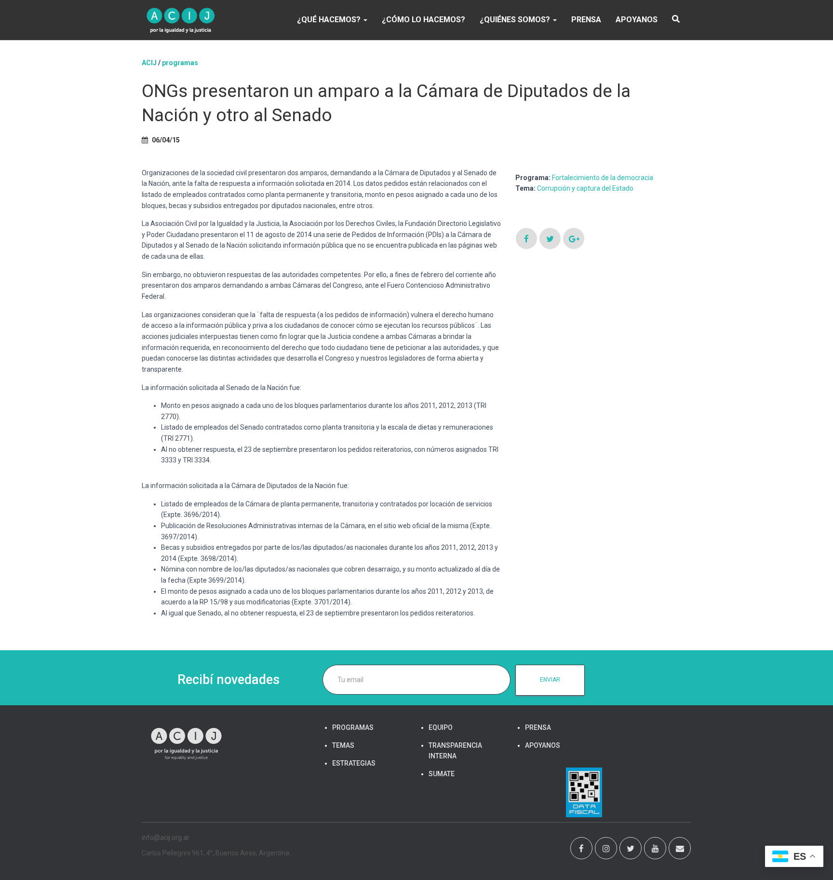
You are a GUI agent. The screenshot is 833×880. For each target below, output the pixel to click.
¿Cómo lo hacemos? (423, 19)
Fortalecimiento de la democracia (602, 178)
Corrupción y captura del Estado (585, 188)
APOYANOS (637, 19)
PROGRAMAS (180, 63)
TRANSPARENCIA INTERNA (455, 750)
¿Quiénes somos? (516, 19)
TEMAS (343, 745)
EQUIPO (441, 727)
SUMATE (442, 774)
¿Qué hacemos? (330, 19)
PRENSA (586, 19)
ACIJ (149, 63)
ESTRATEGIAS (354, 763)
